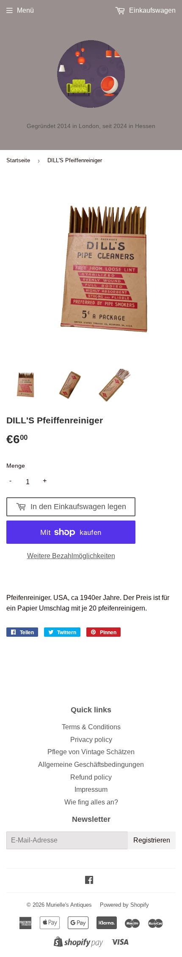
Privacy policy (91, 739)
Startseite (18, 160)
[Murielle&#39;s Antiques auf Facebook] (89, 880)
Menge (15, 465)
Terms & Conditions (91, 727)
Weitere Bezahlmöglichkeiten (71, 555)
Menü (25, 10)
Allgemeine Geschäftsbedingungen (91, 764)
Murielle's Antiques (69, 905)
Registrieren (151, 840)
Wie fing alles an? (91, 802)
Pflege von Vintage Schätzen (91, 751)
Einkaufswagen (151, 10)
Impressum (91, 789)
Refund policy (91, 777)
